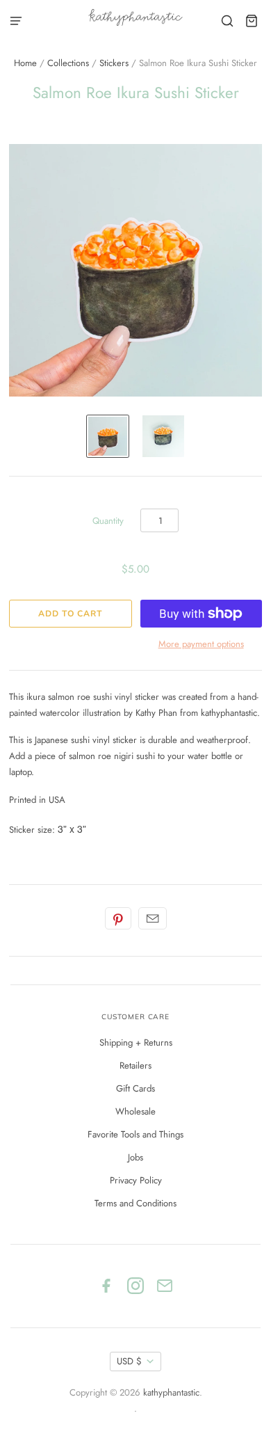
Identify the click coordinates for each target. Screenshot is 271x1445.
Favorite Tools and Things (135, 1134)
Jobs (135, 1157)
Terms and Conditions (135, 1203)
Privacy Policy (136, 1180)
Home (25, 63)
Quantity (108, 520)
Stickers (114, 63)
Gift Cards (135, 1088)
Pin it (118, 918)
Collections (68, 63)
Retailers (135, 1065)
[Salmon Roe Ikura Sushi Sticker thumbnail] (108, 436)
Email (152, 918)
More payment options (201, 643)
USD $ (129, 1361)
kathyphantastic (171, 1392)
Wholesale (135, 1111)
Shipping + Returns (135, 1042)
